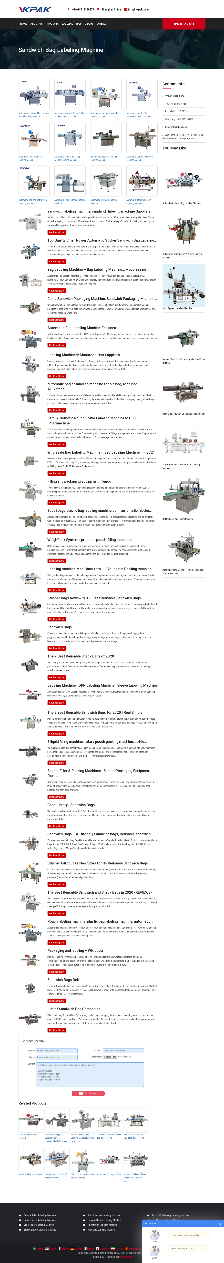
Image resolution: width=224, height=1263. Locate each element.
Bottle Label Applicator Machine (178, 519)
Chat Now (181, 1254)
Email (98, 1051)
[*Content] (28, 1086)
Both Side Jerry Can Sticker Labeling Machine (184, 413)
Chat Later (199, 1254)
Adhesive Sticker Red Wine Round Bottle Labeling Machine (134, 1177)
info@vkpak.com (138, 9)
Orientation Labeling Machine (102, 1224)
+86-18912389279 (83, 9)
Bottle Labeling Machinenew (30, 1174)
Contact (102, 23)
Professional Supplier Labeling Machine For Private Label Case (83, 1138)
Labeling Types (71, 23)
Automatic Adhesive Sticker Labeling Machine (109, 1136)
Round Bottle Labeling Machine (40, 1220)
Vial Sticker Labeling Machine (39, 1224)
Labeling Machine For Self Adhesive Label (56, 1176)
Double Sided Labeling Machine (40, 1215)
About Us (36, 23)
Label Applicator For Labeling (27, 1136)
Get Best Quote (56, 232)
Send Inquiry (90, 1093)
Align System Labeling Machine (177, 308)
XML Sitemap (126, 1256)
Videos (89, 23)
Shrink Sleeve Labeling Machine (40, 1229)
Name (31, 1051)
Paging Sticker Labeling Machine (104, 1220)
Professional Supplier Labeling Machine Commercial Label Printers (56, 1138)
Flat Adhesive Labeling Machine (104, 1215)
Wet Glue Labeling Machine (101, 1229)
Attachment (97, 1057)
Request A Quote (183, 23)
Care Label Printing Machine (109, 1174)
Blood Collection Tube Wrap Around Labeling (83, 1176)
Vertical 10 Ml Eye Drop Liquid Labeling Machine (133, 1136)
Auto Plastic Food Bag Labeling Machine (182, 203)
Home (23, 23)
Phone (31, 1057)
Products (52, 23)
